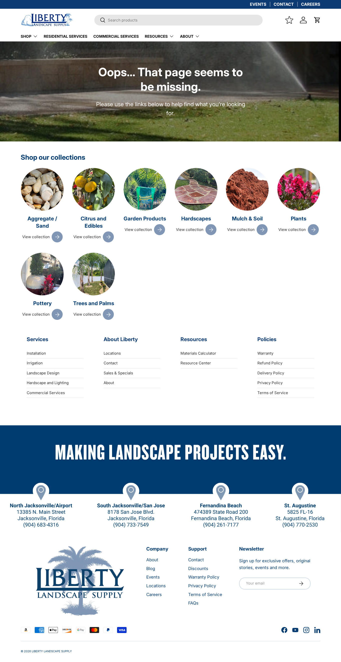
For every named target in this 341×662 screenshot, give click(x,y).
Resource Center (195, 363)
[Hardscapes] (196, 189)
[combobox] (178, 20)
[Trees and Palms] (93, 274)
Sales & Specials (118, 372)
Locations (112, 353)
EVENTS (258, 4)
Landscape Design (43, 372)
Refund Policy (269, 363)
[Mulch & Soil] (247, 189)
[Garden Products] (145, 189)
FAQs (193, 603)
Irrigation (35, 363)
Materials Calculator (198, 353)
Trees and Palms (93, 303)
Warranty (265, 353)
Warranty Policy (203, 577)
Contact (111, 363)
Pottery (42, 303)
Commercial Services (116, 36)
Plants (298, 218)
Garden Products (145, 218)
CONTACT (284, 4)
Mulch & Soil (247, 218)
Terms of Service (272, 392)
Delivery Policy (270, 372)
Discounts (198, 568)
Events (153, 577)
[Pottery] (42, 274)
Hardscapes (196, 218)
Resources (156, 36)
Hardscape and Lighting (48, 382)
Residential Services (65, 36)
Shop (26, 36)
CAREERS (310, 4)
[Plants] (298, 189)
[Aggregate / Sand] (42, 189)
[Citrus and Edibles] (93, 189)
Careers (154, 594)
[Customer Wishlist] (289, 19)
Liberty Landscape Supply (52, 651)
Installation (36, 353)
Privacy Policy (270, 382)
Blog (150, 568)
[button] (317, 19)
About (186, 36)
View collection (36, 236)
